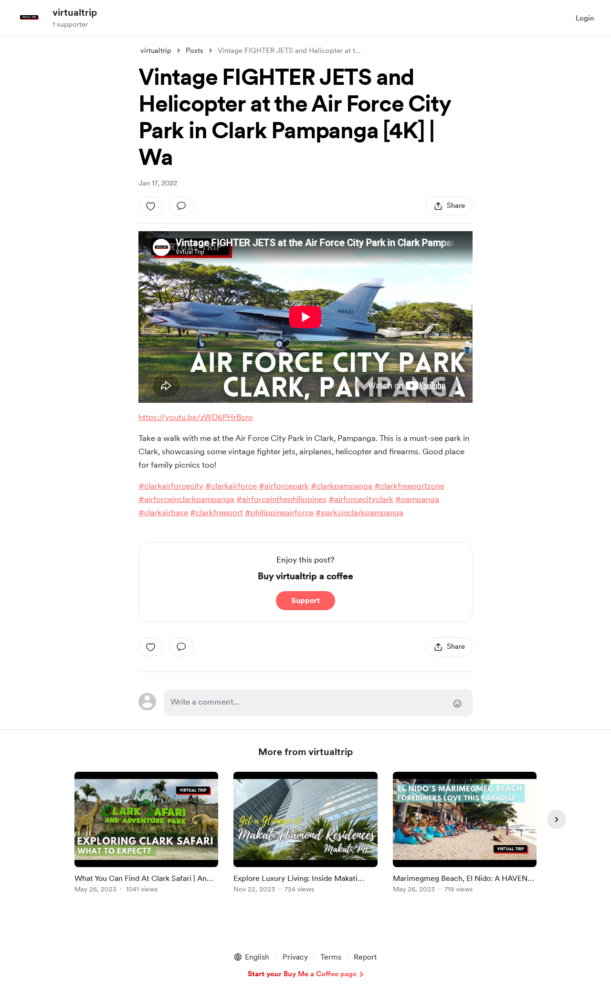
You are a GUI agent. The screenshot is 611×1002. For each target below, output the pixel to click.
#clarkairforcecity (170, 486)
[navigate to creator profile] (29, 18)
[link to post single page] (146, 834)
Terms (330, 956)
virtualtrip (75, 12)
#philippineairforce (279, 512)
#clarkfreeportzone (409, 486)
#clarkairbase (163, 512)
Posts (194, 50)
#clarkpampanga (341, 486)
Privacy (295, 956)
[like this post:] (150, 205)
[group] (146, 834)
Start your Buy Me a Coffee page (302, 974)
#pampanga (417, 499)
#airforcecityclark (360, 499)
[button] (251, 957)
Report (365, 956)
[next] (556, 819)
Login (585, 18)
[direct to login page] (318, 702)
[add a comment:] (181, 205)
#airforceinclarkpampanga (186, 499)
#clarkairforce (231, 486)
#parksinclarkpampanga (359, 512)
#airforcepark (284, 486)
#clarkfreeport (216, 512)
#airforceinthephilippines (281, 499)
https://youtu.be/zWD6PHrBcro (195, 417)
